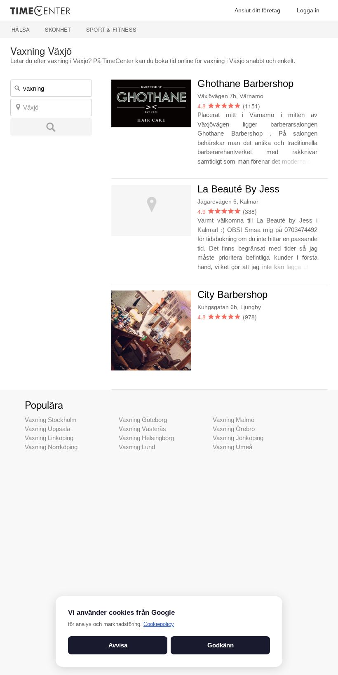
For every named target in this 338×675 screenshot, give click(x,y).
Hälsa (21, 29)
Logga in (308, 10)
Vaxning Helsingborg (146, 437)
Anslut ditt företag (257, 10)
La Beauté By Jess (238, 189)
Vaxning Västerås (142, 428)
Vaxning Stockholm (51, 419)
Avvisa (117, 645)
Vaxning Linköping (49, 437)
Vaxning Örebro (234, 428)
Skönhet (58, 29)
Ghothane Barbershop (245, 83)
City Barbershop (232, 294)
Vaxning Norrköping (51, 446)
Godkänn (220, 645)
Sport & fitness (111, 29)
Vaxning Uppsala (47, 428)
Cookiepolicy (158, 624)
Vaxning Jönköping (238, 437)
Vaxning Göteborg (143, 419)
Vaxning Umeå (232, 446)
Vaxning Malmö (233, 419)
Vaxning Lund (137, 446)
